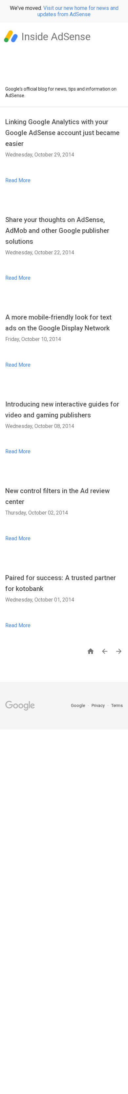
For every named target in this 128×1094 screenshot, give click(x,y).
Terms (117, 705)
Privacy (99, 705)
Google (78, 705)
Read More (18, 180)
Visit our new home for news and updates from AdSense (77, 11)
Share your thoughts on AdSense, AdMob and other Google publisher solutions (57, 230)
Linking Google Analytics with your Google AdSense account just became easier (62, 133)
